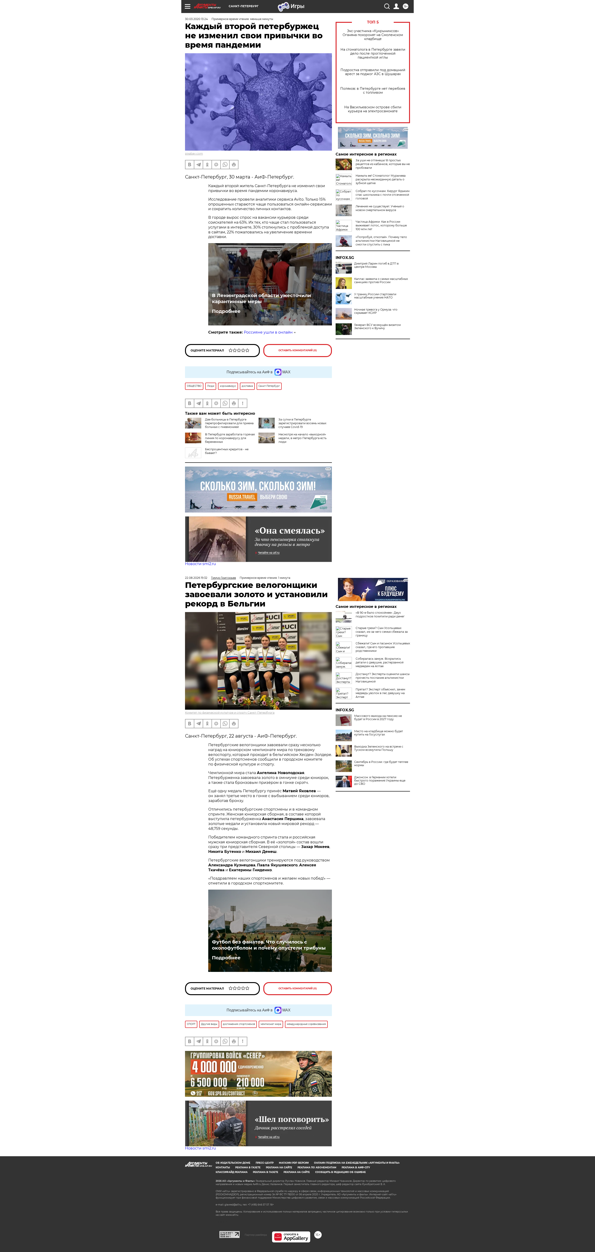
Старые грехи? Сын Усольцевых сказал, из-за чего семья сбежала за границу (382, 631)
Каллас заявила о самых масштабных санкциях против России (381, 280)
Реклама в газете (248, 1167)
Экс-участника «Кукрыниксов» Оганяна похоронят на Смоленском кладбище (373, 35)
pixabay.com (194, 153)
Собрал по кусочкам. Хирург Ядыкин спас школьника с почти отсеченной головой (383, 194)
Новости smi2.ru (200, 564)
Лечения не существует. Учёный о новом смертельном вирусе (380, 208)
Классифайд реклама (232, 1172)
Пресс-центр (265, 1162)
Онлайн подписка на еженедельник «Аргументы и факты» (357, 1162)
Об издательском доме (233, 1162)
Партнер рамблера (256, 1234)
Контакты (223, 1167)
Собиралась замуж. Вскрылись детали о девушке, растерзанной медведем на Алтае (379, 662)
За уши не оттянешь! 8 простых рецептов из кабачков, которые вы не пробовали (383, 164)
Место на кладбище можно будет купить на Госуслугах (378, 733)
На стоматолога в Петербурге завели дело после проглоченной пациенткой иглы (372, 54)
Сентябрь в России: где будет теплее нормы (381, 763)
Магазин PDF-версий (294, 1162)
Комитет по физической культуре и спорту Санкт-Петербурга (229, 712)
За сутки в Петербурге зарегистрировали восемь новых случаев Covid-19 (302, 423)
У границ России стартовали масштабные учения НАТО (375, 296)
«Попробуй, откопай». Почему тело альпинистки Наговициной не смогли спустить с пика (381, 240)
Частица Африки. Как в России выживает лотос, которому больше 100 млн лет (381, 225)
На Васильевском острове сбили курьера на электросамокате (372, 109)
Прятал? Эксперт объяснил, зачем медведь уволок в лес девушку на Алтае (380, 693)
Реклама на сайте (279, 1167)
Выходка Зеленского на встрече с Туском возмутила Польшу (378, 748)
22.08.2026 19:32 (196, 578)
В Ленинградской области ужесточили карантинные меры (261, 298)
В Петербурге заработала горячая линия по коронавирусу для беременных (230, 438)
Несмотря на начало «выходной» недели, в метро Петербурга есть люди (302, 438)
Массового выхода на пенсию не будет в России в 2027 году (378, 717)
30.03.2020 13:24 (196, 19)
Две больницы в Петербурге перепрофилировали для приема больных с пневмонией (229, 423)
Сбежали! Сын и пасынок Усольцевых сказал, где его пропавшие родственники (383, 647)
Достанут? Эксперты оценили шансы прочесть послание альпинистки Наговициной (383, 677)
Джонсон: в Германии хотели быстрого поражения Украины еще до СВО (379, 780)
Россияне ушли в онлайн (268, 332)
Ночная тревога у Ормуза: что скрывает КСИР (375, 311)
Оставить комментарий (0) (297, 350)
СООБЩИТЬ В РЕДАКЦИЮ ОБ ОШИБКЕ (340, 1172)
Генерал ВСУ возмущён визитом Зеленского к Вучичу (377, 326)
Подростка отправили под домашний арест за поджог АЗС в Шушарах (372, 72)
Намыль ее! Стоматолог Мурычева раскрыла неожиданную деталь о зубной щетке (381, 179)
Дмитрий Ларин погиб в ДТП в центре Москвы (376, 265)
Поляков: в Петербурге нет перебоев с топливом (372, 91)
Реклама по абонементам (317, 1167)
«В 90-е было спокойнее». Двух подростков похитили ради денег (380, 614)
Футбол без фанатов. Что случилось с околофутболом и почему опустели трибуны (269, 945)
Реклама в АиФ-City (356, 1167)
